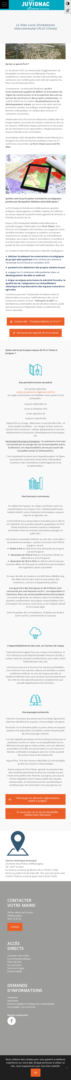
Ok (35, 1072)
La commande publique (19, 958)
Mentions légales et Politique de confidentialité (30, 1003)
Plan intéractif (14, 961)
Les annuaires (14, 964)
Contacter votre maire (18, 955)
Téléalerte (12, 997)
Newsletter (12, 1000)
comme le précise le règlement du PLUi (35, 392)
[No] (67, 1067)
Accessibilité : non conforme (21, 1006)
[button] (4, 4)
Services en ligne (15, 968)
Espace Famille (14, 971)
